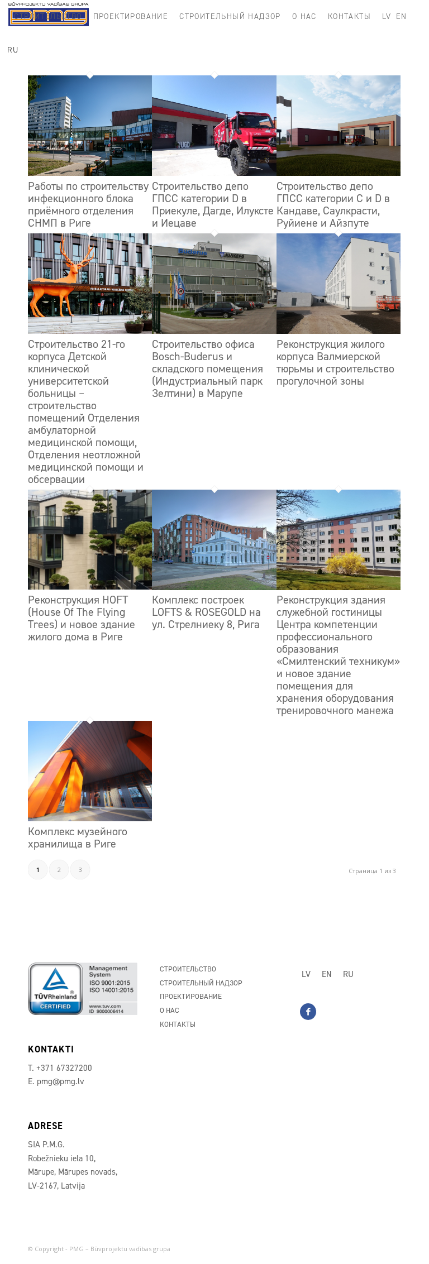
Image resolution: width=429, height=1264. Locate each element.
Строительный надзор (201, 983)
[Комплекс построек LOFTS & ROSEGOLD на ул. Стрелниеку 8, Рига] (214, 586)
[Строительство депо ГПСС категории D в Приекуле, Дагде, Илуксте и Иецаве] (214, 172)
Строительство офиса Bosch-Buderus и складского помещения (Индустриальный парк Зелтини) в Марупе (207, 368)
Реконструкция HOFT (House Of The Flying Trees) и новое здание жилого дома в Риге (81, 618)
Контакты (178, 1024)
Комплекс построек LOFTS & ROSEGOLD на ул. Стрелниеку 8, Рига (206, 611)
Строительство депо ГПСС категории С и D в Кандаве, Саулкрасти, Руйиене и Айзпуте (333, 204)
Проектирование (191, 996)
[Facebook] (308, 1011)
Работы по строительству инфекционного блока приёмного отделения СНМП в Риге (88, 204)
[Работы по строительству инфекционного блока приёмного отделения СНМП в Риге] (90, 172)
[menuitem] (47, 16)
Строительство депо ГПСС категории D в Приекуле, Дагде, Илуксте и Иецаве (213, 204)
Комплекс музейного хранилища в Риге (77, 837)
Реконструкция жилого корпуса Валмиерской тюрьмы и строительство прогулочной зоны (335, 362)
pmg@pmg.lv (60, 1081)
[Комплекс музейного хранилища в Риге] (90, 817)
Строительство (188, 969)
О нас (169, 1010)
